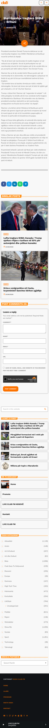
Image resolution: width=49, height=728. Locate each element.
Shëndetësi (9, 622)
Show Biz (8, 627)
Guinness (8, 581)
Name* (5, 336)
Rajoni (7, 617)
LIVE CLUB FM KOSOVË (13, 504)
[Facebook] (24, 716)
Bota (6, 234)
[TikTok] (13, 716)
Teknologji (8, 647)
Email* (5, 346)
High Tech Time (11, 586)
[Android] (27, 716)
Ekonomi (8, 571)
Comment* (7, 322)
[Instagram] (21, 716)
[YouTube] (4, 716)
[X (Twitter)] (7, 716)
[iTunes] (18, 716)
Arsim (7, 546)
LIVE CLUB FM (9, 524)
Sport (7, 637)
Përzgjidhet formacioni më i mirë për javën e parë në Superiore (27, 436)
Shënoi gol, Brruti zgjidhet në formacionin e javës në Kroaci (23, 456)
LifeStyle (8, 601)
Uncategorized (12, 606)
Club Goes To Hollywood (14, 566)
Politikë (7, 612)
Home (13, 484)
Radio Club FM (19, 679)
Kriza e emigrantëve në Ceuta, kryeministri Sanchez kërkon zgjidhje (22, 289)
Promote (6, 494)
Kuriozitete (9, 596)
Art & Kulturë (10, 551)
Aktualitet (8, 541)
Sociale (7, 632)
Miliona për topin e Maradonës (24, 466)
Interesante (9, 591)
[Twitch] (10, 716)
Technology (9, 642)
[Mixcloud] (16, 716)
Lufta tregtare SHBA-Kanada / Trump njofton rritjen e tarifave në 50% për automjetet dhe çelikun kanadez (23, 241)
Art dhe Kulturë (10, 556)
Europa (7, 576)
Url (4, 357)
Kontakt (6, 514)
